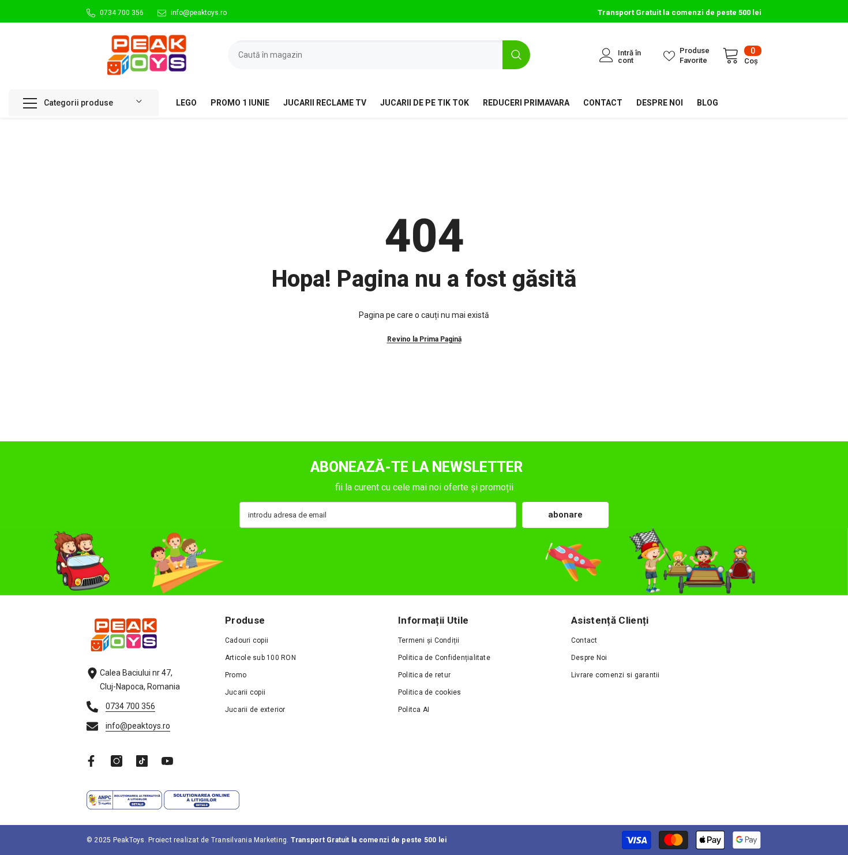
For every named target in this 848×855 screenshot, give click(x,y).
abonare (565, 514)
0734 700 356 (122, 13)
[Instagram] (116, 761)
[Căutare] (379, 54)
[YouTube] (167, 761)
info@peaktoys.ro (199, 13)
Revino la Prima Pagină (424, 339)
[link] (424, 561)
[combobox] (365, 54)
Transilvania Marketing (249, 840)
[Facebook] (91, 761)
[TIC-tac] (142, 761)
